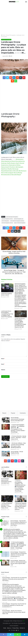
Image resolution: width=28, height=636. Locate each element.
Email (3, 364)
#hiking (18, 165)
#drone (3, 172)
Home (3, 35)
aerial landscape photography (12, 216)
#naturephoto (12, 165)
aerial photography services (7, 218)
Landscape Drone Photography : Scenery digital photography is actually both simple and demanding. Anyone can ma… (20, 323)
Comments (23, 413)
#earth (18, 163)
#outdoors (13, 167)
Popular (13, 413)
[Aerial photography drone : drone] (7, 287)
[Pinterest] (12, 460)
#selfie (9, 163)
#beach (19, 174)
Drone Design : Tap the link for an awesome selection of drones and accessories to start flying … (19, 523)
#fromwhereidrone (6, 174)
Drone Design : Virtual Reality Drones (17, 452)
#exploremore (5, 165)
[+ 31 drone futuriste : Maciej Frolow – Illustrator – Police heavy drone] (6, 438)
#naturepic (4, 163)
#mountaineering (19, 161)
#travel (13, 161)
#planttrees (4, 169)
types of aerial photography (19, 222)
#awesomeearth (5, 167)
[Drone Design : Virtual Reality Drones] (6, 454)
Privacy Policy (15, 628)
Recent (4, 413)
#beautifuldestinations (7, 171)
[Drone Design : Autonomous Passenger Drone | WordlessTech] (6, 420)
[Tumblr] (22, 460)
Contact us (22, 628)
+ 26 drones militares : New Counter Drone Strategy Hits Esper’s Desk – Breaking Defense (18, 445)
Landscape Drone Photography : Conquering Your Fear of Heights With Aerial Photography (7, 313)
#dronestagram (9, 172)
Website (3, 369)
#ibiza (2, 161)
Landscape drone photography (6, 39)
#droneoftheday (18, 172)
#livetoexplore (19, 159)
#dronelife (14, 174)
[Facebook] (8, 460)
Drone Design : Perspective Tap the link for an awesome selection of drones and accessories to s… (19, 554)
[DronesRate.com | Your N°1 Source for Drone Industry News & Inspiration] (14, 2)
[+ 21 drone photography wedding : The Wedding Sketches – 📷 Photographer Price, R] (6, 427)
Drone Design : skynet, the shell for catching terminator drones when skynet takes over (19, 563)
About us (9, 628)
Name (3, 358)
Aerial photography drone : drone (6, 294)
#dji (20, 171)
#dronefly (15, 171)
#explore (13, 163)
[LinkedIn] (15, 460)
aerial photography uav (18, 218)
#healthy (10, 169)
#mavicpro (23, 171)
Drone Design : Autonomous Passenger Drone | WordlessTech (17, 419)
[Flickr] (19, 460)
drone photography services (7, 222)
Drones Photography (11, 35)
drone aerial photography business (17, 220)
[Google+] (5, 460)
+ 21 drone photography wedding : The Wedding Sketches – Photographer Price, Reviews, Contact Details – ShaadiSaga (18, 428)
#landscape (15, 169)
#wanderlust (8, 161)
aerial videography (5, 220)
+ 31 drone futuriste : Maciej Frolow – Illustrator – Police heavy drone (18, 437)
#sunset (22, 163)
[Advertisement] (14, 19)
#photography (19, 167)
